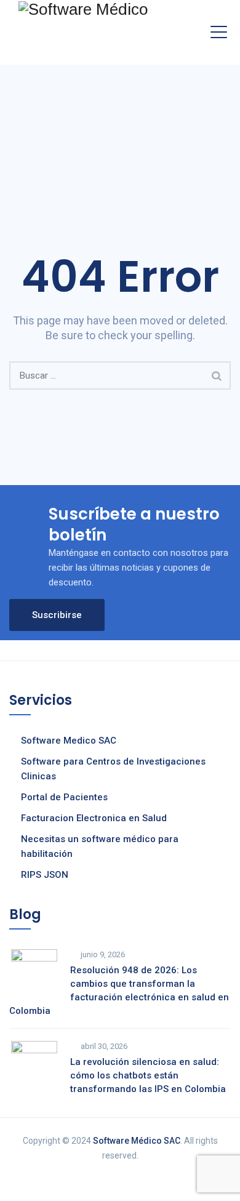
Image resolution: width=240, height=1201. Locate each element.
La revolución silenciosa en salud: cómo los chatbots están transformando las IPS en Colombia (148, 1075)
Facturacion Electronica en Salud (94, 818)
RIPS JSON (44, 874)
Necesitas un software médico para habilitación (99, 846)
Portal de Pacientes (64, 797)
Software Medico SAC (68, 740)
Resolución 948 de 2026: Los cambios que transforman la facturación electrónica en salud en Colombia (119, 990)
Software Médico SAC (136, 1141)
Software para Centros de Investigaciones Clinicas (113, 769)
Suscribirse (57, 615)
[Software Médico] (83, 9)
